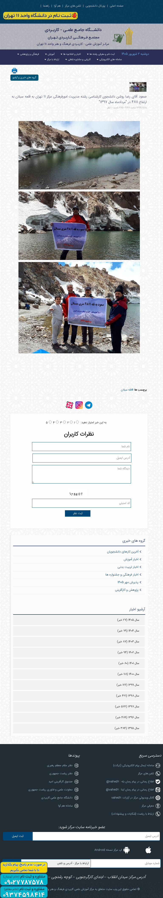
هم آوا (57, 6)
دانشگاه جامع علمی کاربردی (57, 797)
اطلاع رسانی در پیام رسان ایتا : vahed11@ (130, 789)
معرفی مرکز (148, 806)
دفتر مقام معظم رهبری (60, 765)
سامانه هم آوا (65, 806)
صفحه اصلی (117, 6)
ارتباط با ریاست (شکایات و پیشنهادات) (132, 814)
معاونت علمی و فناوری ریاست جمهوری (50, 789)
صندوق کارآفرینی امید (61, 781)
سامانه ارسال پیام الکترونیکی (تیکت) (133, 765)
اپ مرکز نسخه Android (108, 850)
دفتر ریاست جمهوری (61, 773)
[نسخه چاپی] (14, 73)
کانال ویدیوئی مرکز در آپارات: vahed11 (132, 797)
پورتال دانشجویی (95, 6)
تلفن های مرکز (73, 6)
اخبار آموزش (131, 559)
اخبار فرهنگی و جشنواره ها (121, 574)
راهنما (46, 6)
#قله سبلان (127, 390)
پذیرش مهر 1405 (128, 582)
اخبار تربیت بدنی (128, 567)
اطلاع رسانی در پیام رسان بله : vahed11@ (130, 781)
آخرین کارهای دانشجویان (122, 551)
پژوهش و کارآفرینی (126, 590)
